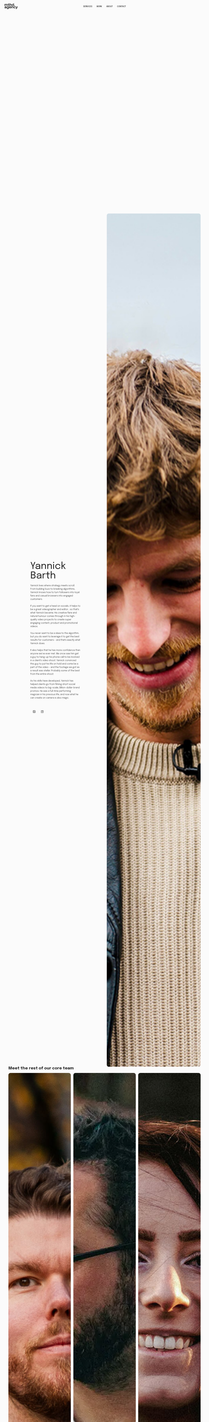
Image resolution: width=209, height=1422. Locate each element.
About (109, 7)
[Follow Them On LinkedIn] (42, 712)
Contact (121, 7)
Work (99, 7)
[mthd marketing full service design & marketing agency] (11, 6)
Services (87, 7)
